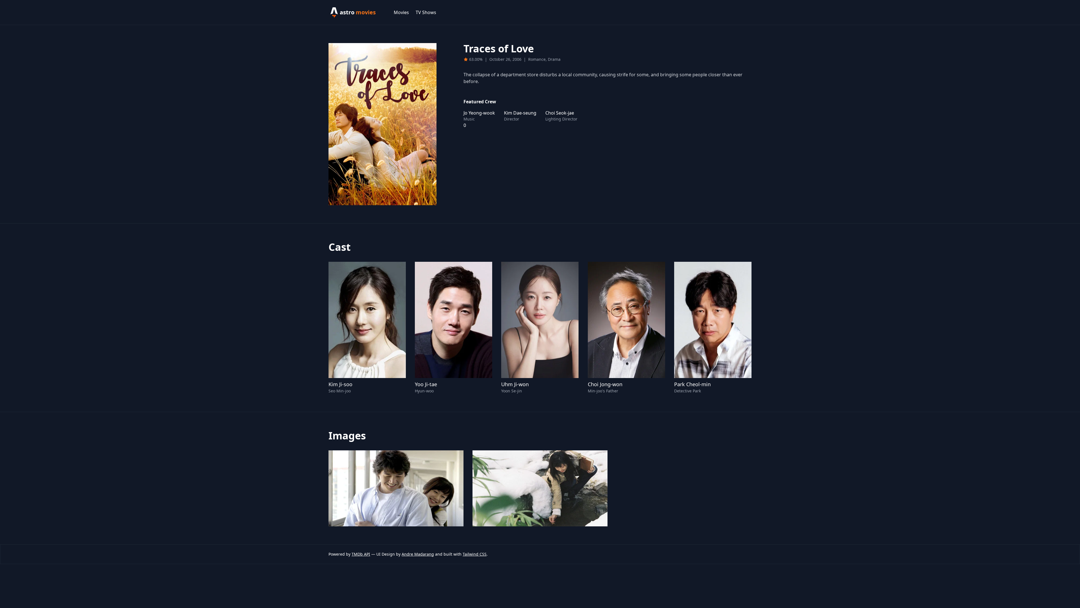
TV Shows (426, 12)
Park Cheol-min (692, 384)
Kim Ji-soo (340, 384)
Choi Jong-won (605, 384)
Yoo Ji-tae (426, 384)
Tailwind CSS (475, 554)
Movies (401, 12)
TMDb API (361, 554)
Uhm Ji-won (515, 384)
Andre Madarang (418, 554)
